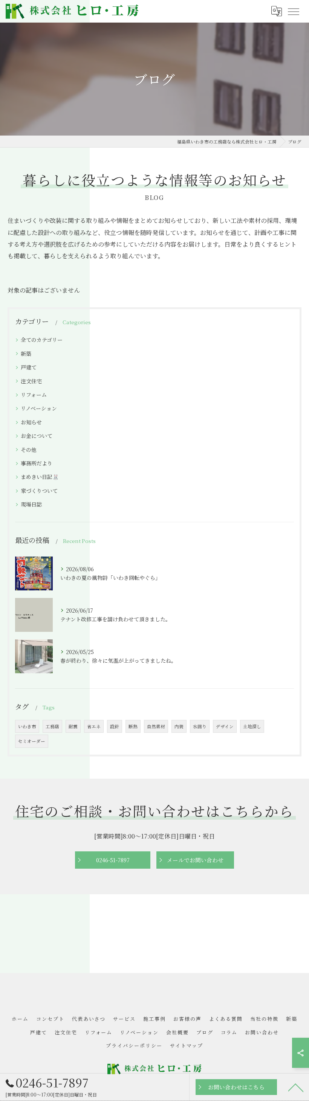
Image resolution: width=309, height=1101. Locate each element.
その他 (29, 449)
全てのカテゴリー (42, 339)
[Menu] (293, 11)
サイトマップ (186, 1045)
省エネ (94, 726)
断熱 (133, 726)
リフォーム (34, 394)
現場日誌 (31, 504)
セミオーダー (31, 741)
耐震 (73, 726)
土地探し (252, 726)
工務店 (52, 726)
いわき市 (27, 726)
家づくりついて (39, 490)
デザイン (225, 726)
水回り (200, 726)
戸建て (29, 367)
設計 (114, 726)
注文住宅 (31, 381)
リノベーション (39, 408)
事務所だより (36, 463)
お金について (36, 435)
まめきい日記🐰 (40, 476)
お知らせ (31, 422)
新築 (26, 353)
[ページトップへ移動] (295, 1087)
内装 (179, 726)
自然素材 (156, 726)
